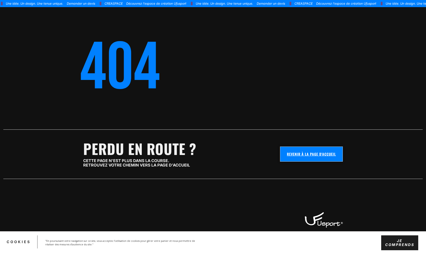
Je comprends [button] (399, 242)
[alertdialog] (213, 3)
